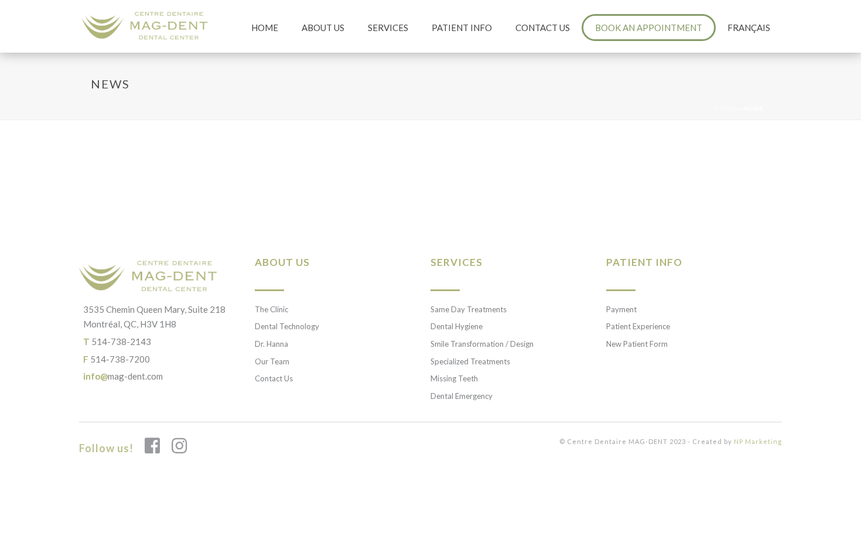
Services (388, 27)
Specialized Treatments (470, 361)
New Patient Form (637, 344)
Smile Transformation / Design (482, 344)
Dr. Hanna (271, 344)
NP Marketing (758, 441)
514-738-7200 (116, 359)
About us (323, 27)
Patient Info (462, 27)
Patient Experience (638, 326)
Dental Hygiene (456, 326)
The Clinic (271, 309)
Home (264, 27)
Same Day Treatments (468, 309)
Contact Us (274, 378)
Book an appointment (648, 27)
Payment (621, 309)
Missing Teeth (454, 378)
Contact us (542, 27)
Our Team (272, 361)
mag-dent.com (123, 376)
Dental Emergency (461, 396)
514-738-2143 (117, 341)
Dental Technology (287, 326)
